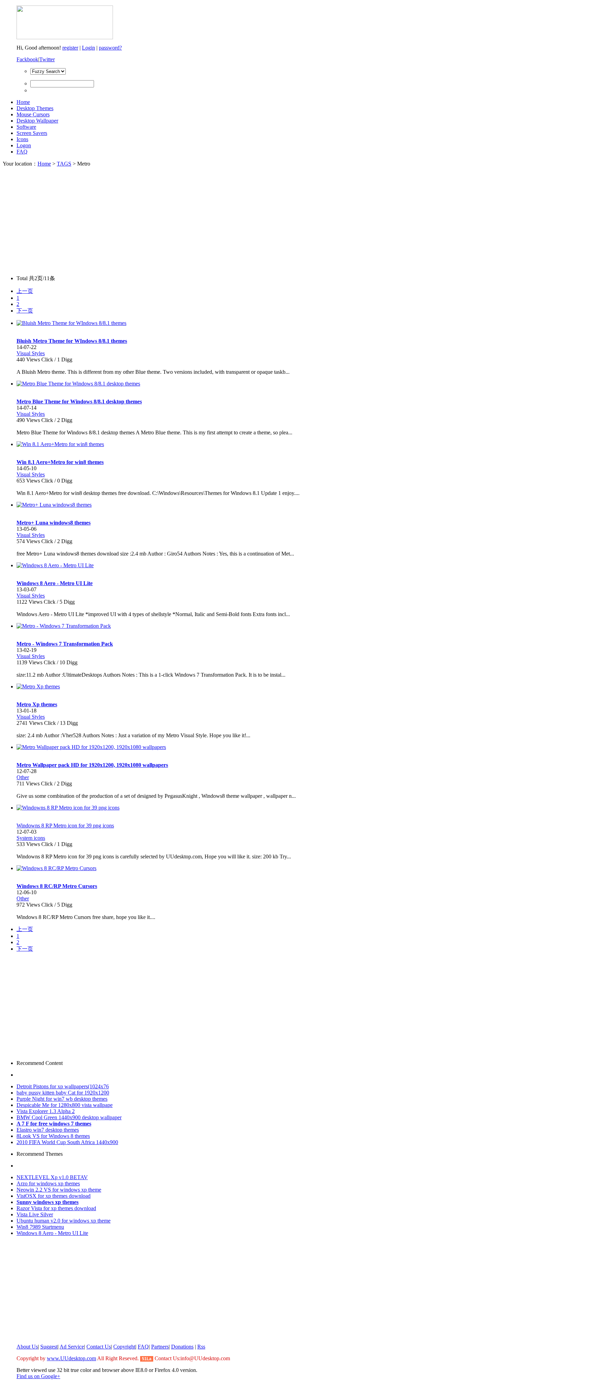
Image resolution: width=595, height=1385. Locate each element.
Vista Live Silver (35, 1214)
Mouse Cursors (33, 114)
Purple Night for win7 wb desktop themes (62, 1099)
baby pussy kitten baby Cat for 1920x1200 (63, 1093)
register (70, 48)
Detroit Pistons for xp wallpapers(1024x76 (63, 1086)
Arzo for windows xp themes (48, 1183)
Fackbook (27, 59)
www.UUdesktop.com (71, 1358)
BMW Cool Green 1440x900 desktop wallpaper (69, 1117)
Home (23, 102)
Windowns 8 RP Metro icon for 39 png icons (65, 825)
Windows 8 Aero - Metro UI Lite (52, 1233)
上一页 (25, 291)
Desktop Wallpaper (37, 121)
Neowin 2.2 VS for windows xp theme (59, 1190)
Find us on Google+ (38, 1376)
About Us (27, 1347)
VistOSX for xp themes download (54, 1196)
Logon (24, 145)
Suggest (49, 1347)
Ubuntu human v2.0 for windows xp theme (64, 1221)
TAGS (64, 164)
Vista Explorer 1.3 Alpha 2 (46, 1111)
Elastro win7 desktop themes (48, 1130)
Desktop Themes (35, 108)
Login (88, 48)
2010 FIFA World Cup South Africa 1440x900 (67, 1142)
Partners (160, 1347)
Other (23, 777)
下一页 (25, 311)
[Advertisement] (297, 221)
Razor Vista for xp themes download (56, 1208)
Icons (22, 139)
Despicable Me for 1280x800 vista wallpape (65, 1105)
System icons (31, 838)
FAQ (22, 152)
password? (110, 48)
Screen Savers (32, 133)
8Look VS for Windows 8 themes (53, 1136)
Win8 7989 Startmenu (40, 1227)
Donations (182, 1347)
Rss (201, 1347)
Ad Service (72, 1347)
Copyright (124, 1347)
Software (26, 127)
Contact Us (98, 1347)
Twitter (47, 59)
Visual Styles (31, 353)
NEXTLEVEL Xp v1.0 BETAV (52, 1177)
